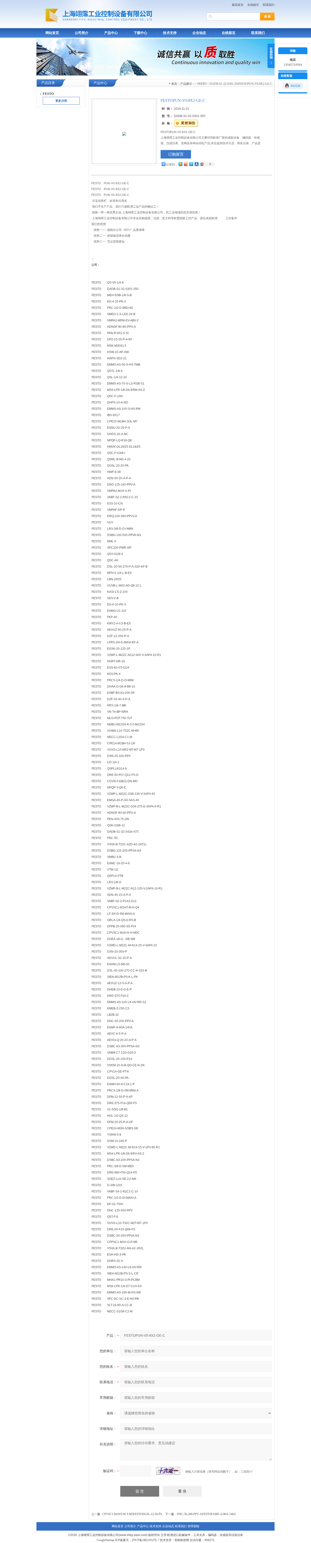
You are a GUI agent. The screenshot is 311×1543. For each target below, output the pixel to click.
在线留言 (253, 5)
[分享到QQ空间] (180, 164)
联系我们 (269, 5)
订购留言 (176, 154)
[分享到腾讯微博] (191, 164)
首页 (174, 83)
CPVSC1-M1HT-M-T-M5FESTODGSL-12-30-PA (132, 1514)
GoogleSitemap (105, 1540)
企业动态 (199, 33)
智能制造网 (181, 1540)
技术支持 (170, 33)
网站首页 (52, 33)
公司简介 (81, 33)
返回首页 (237, 5)
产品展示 (186, 83)
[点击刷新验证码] (168, 1471)
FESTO (202, 83)
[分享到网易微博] (201, 164)
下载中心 (140, 33)
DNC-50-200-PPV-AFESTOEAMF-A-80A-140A (206, 1514)
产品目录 (48, 83)
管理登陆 (193, 1526)
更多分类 (61, 100)
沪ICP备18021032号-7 (145, 1540)
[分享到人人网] (196, 164)
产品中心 (111, 33)
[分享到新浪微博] (185, 164)
